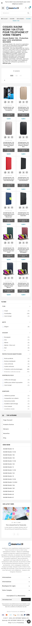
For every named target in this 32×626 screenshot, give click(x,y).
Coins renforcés (16, 364)
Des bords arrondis (16, 401)
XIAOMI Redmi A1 (8, 497)
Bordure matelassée (16, 361)
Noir (16, 348)
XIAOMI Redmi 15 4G (9, 452)
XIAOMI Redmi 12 (8, 467)
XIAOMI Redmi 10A (9, 485)
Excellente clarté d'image (16, 403)
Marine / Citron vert (16, 345)
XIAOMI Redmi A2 (8, 494)
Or (16, 350)
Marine (16, 342)
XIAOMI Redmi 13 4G (9, 461)
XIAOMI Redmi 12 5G (9, 470)
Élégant (16, 326)
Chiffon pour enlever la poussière (16, 382)
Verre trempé (16, 316)
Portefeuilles (16, 313)
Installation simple (16, 409)
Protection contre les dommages (16, 369)
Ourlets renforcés (16, 366)
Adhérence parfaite (16, 395)
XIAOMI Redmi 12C (9, 473)
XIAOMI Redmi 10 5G (9, 479)
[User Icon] (26, 8)
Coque (16, 310)
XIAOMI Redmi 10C (9, 488)
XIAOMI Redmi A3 (8, 491)
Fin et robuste (16, 406)
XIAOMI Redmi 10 (8, 476)
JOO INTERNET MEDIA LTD (16, 620)
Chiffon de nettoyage (16, 379)
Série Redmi (6, 445)
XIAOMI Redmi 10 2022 (10, 482)
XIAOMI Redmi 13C (9, 464)
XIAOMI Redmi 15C (9, 455)
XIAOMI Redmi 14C (9, 458)
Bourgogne (16, 337)
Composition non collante (16, 398)
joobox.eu (22, 611)
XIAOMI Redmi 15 (8, 449)
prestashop (20, 622)
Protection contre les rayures (16, 372)
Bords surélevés (16, 358)
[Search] (28, 13)
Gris (16, 340)
